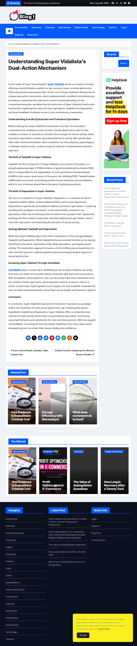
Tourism (10, 639)
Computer (11, 540)
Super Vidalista (55, 84)
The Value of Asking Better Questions (114, 224)
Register (19, 34)
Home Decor (12, 596)
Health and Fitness (113, 451)
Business (36, 27)
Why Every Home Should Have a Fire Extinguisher (116, 244)
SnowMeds (14, 269)
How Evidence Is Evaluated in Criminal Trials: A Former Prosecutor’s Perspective (21, 421)
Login (124, 27)
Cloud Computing (14, 533)
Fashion (113, 27)
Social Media (12, 625)
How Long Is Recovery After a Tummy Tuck (115, 234)
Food (8, 568)
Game (9, 575)
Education (11, 554)
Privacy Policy (98, 540)
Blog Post (33, 34)
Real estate (64, 27)
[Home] (9, 31)
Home (10, 44)
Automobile (21, 27)
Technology (98, 27)
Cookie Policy (103, 629)
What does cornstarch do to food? (82, 415)
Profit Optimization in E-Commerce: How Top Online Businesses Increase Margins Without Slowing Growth (116, 210)
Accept (83, 635)
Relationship (81, 27)
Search (111, 54)
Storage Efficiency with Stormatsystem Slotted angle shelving (52, 419)
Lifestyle (49, 27)
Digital (9, 547)
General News (16, 54)
